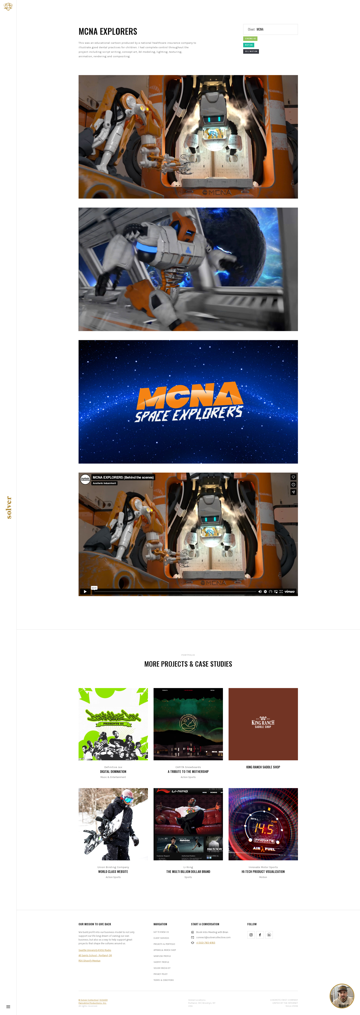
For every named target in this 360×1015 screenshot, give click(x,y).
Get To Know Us (161, 932)
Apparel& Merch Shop (165, 950)
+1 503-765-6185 (205, 942)
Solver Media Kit (162, 968)
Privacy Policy (161, 974)
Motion (249, 45)
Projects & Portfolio (164, 944)
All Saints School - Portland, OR (95, 955)
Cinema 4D (250, 39)
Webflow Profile (162, 956)
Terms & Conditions (164, 980)
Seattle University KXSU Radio (95, 950)
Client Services (161, 938)
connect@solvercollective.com (213, 937)
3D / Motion (251, 51)
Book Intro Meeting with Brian (212, 932)
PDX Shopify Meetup (89, 960)
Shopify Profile (161, 962)
